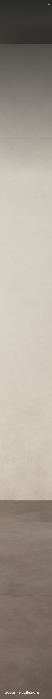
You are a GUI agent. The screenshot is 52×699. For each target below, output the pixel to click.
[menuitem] (3, 4)
